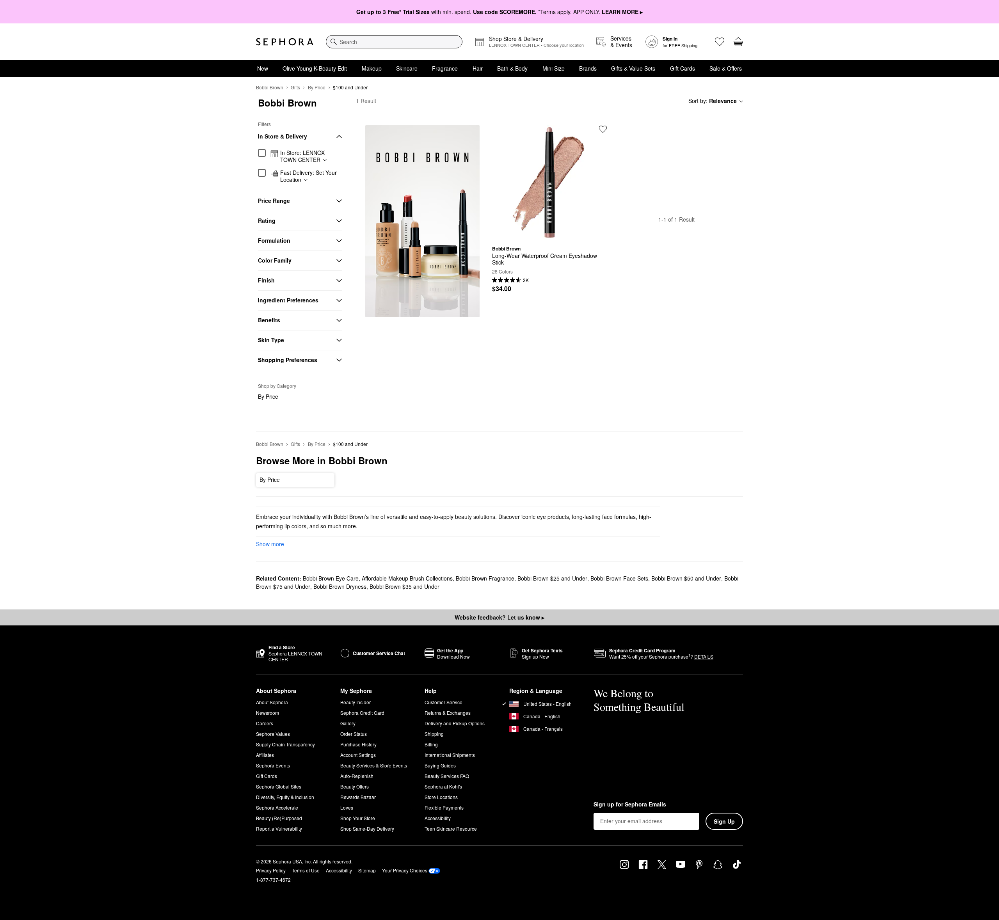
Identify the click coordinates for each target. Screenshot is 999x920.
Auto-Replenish (356, 776)
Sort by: (712, 101)
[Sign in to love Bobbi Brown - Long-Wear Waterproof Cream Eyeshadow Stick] (603, 129)
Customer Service (443, 702)
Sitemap (367, 870)
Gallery (348, 723)
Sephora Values (273, 733)
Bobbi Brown (269, 87)
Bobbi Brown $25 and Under (552, 578)
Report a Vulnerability (279, 828)
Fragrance (445, 68)
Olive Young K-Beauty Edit (315, 68)
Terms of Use (306, 870)
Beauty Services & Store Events (373, 765)
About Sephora (272, 702)
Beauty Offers (354, 786)
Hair (478, 68)
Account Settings (358, 754)
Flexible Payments (444, 807)
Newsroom (267, 712)
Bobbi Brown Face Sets (619, 578)
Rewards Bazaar (358, 797)
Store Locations (441, 797)
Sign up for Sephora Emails (630, 804)
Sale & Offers (725, 68)
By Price (316, 87)
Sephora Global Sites (278, 786)
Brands (588, 68)
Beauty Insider (355, 702)
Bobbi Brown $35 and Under (404, 586)
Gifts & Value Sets (633, 68)
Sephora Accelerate (277, 807)
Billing (431, 744)
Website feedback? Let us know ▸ (499, 617)
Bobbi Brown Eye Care (331, 578)
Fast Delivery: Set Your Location (308, 176)
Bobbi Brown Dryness (339, 586)
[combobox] (394, 41)
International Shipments (450, 754)
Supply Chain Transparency (285, 744)
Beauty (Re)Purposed (279, 818)
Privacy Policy (271, 870)
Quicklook (549, 234)
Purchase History (358, 744)
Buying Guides (440, 765)
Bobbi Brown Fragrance (485, 578)
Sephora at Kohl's (443, 786)
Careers (264, 723)
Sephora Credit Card (362, 712)
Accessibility (438, 818)
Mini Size (553, 68)
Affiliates (265, 754)
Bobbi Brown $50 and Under (686, 578)
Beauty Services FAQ (447, 776)
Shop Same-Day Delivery (367, 828)
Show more (270, 544)
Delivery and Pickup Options (455, 723)
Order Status (353, 733)
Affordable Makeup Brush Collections (407, 578)
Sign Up (724, 821)
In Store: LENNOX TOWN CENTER (302, 156)
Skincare (407, 68)
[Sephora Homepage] (285, 42)
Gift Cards (682, 68)
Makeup (372, 68)
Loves (346, 807)
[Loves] (719, 42)
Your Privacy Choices (404, 870)
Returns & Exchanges (448, 712)
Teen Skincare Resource (451, 828)
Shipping (434, 733)
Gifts (295, 87)
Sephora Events (273, 765)
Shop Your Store (357, 818)
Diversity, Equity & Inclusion (285, 797)
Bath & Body (512, 68)
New (262, 68)
